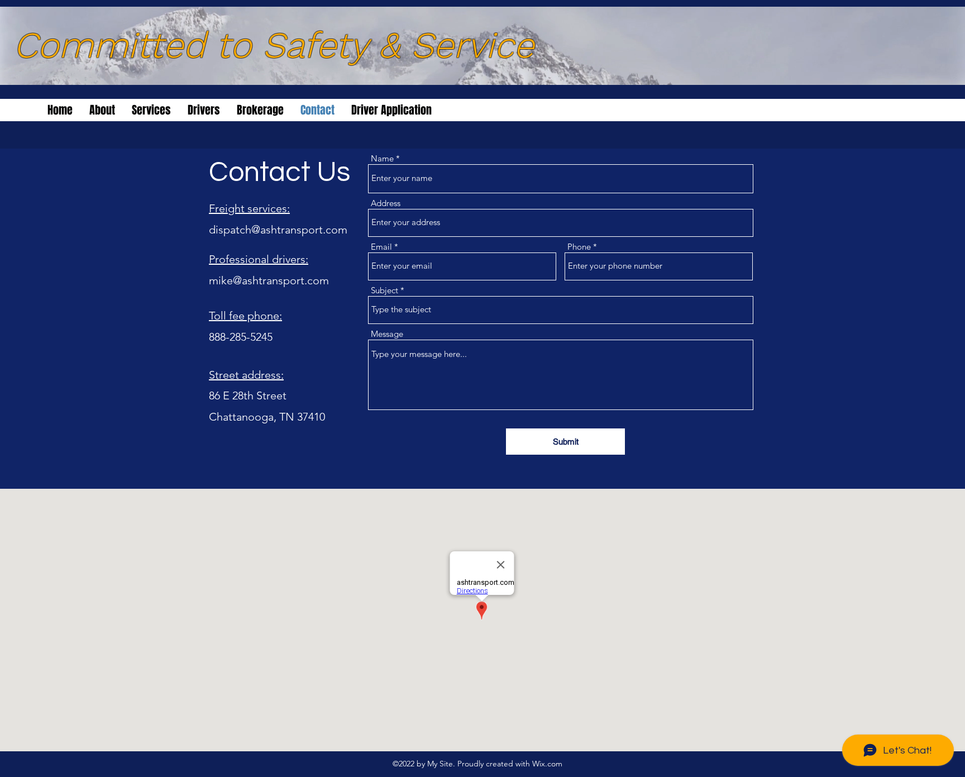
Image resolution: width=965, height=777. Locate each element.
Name (382, 158)
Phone (579, 246)
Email (381, 246)
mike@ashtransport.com (269, 280)
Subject (384, 290)
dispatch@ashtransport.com (278, 229)
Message (387, 334)
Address (385, 203)
